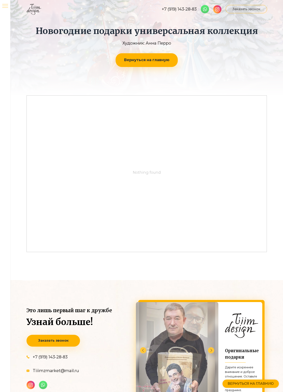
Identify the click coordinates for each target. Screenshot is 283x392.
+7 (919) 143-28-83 (179, 9)
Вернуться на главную (146, 60)
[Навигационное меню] (5, 6)
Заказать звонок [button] (246, 9)
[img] (217, 9)
